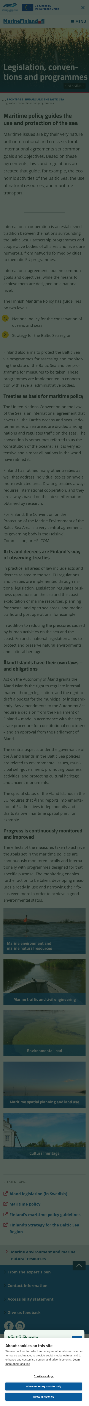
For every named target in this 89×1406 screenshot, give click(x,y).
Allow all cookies (43, 1396)
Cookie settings (44, 1376)
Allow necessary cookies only (43, 1386)
